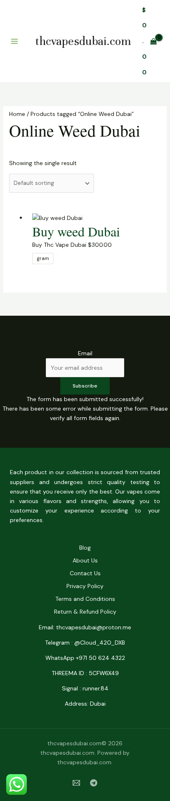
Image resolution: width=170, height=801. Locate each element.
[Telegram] (93, 783)
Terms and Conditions (85, 599)
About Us (85, 560)
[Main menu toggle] (14, 41)
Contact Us (85, 573)
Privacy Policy (85, 586)
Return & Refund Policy (85, 611)
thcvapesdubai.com (83, 41)
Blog (85, 547)
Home (17, 114)
